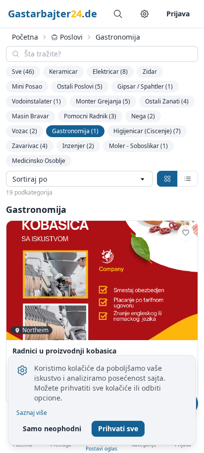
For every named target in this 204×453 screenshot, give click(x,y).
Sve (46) (23, 71)
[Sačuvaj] (186, 233)
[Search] (117, 14)
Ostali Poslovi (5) (79, 86)
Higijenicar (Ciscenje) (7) (147, 131)
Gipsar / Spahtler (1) (145, 86)
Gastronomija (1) (75, 131)
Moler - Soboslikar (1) (138, 146)
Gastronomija (118, 37)
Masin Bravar (30, 116)
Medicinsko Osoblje (38, 160)
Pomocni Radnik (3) (90, 116)
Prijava (178, 13)
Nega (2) (143, 116)
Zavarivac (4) (30, 146)
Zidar (150, 71)
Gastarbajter (52, 13)
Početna (25, 37)
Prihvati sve (118, 428)
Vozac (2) (24, 131)
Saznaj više (31, 413)
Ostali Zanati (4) (167, 101)
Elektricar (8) (110, 71)
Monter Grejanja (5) (103, 101)
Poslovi (71, 37)
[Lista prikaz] (187, 179)
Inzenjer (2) (78, 146)
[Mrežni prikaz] (167, 179)
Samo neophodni (52, 428)
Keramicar (63, 71)
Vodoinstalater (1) (36, 101)
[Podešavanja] (144, 14)
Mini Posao (27, 86)
